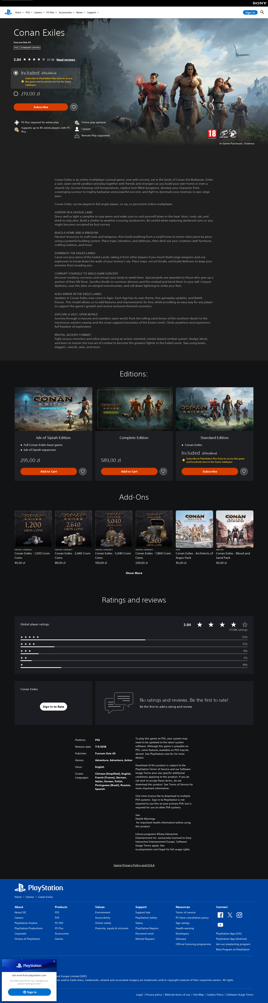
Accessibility (102, 917)
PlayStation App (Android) (231, 938)
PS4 (57, 917)
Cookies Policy (215, 994)
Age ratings (183, 923)
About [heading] (19, 907)
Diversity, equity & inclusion (111, 928)
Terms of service (185, 912)
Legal (139, 994)
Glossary (181, 938)
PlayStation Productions (29, 928)
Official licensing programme (193, 944)
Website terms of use (177, 994)
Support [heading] (141, 907)
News (79, 12)
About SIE (20, 912)
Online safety (103, 923)
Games (38, 12)
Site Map (198, 994)
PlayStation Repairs (147, 928)
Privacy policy (154, 994)
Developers (182, 933)
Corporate (20, 933)
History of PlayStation (27, 938)
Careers (19, 917)
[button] (53, 706)
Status (139, 923)
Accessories (65, 12)
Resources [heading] (183, 907)
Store (18, 12)
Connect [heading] (222, 907)
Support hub (142, 912)
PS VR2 (59, 923)
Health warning (185, 928)
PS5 (28, 12)
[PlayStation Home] (8, 12)
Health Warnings (145, 818)
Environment (102, 912)
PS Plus (50, 12)
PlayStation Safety (146, 917)
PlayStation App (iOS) (228, 933)
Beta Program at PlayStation (233, 949)
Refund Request (145, 938)
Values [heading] (100, 907)
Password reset (144, 933)
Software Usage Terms (239, 994)
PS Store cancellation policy (192, 917)
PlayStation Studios (26, 923)
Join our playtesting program (233, 944)
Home (18, 897)
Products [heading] (61, 907)
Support (91, 12)
